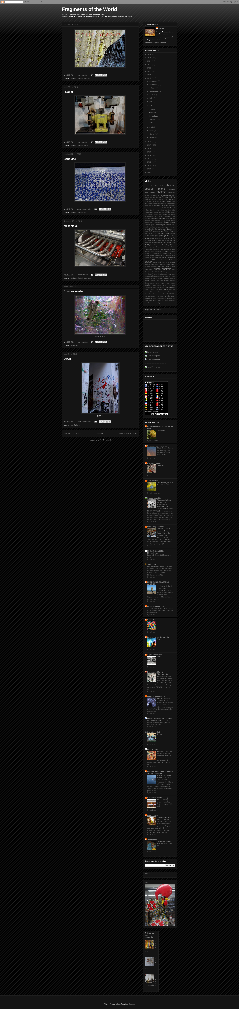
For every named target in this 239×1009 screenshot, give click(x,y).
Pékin (146, 269)
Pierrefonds (148, 274)
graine (173, 235)
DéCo (67, 358)
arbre (173, 195)
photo (151, 269)
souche (147, 292)
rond (162, 283)
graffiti (73, 425)
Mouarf (172, 257)
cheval (164, 212)
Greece (160, 734)
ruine (173, 285)
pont (170, 276)
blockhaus (152, 203)
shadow (161, 289)
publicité (166, 278)
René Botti (159, 280)
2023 (149, 65)
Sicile (78, 425)
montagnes (148, 257)
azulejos (172, 199)
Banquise (70, 158)
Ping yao (154, 274)
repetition (172, 280)
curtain (172, 218)
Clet (160, 214)
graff (156, 236)
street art (172, 292)
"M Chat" (159, 186)
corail (173, 216)
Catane (163, 208)
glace (167, 233)
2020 (149, 75)
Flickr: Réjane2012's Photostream (155, 552)
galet (146, 233)
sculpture (168, 287)
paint (156, 264)
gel (155, 233)
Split (151, 292)
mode (173, 255)
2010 (149, 169)
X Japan (150, 303)
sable (162, 287)
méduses (172, 251)
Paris (159, 266)
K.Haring (156, 245)
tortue (153, 296)
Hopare (158, 240)
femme (147, 229)
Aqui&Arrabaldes (154, 655)
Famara (173, 227)
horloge (163, 240)
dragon (147, 222)
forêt (150, 231)
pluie (153, 276)
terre (164, 294)
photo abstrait (162, 269)
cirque (156, 214)
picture (168, 272)
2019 (149, 78)
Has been (160, 430)
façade (167, 227)
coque (160, 216)
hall (150, 240)
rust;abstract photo (150, 287)
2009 (149, 172)
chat (160, 212)
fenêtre (151, 229)
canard (147, 208)
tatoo (154, 294)
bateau (163, 201)
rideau (152, 283)
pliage (149, 276)
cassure (157, 208)
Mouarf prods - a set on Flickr (159, 718)
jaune (147, 245)
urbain (167, 296)
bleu (85, 213)
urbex (173, 296)
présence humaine (157, 278)
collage (165, 214)
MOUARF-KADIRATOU (156, 720)
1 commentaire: (82, 75)
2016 (149, 148)
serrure (152, 289)
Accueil (100, 433)
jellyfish (151, 245)
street (167, 292)
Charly (156, 212)
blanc (173, 201)
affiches (87, 78)
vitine (173, 298)
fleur (171, 229)
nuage (155, 262)
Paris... (160, 657)
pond (166, 276)
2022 (149, 68)
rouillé (154, 285)
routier (159, 285)
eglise (152, 224)
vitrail (147, 301)
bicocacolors (152, 749)
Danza (159, 639)
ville (170, 298)
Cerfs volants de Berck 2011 (165, 210)
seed (173, 287)
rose (167, 283)
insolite (160, 242)
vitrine (155, 301)
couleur (147, 218)
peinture (168, 266)
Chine (168, 212)
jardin (173, 242)
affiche (147, 195)
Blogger (131, 1004)
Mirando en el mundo (156, 696)
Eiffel (156, 224)
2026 (149, 54)
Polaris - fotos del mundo (158, 637)
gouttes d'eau (149, 235)
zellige (159, 303)
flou (174, 229)
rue (169, 285)
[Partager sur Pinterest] (105, 75)
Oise (163, 262)
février (152, 134)
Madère (173, 247)
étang (173, 224)
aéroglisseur (171, 192)
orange (151, 264)
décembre (153, 81)
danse (152, 220)
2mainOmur (152, 839)
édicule (147, 225)
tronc (161, 296)
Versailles (160, 298)
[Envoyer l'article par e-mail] (91, 75)
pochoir (157, 276)
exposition (74, 345)
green (156, 238)
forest (146, 231)
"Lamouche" (148, 186)
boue (168, 203)
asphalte (148, 199)
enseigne (161, 225)
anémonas (161, 751)
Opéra (147, 264)
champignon (149, 212)
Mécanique (71, 225)
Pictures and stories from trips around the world (160, 772)
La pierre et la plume (156, 606)
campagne (172, 205)
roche (157, 283)
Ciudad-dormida (154, 498)
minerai (147, 255)
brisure (151, 205)
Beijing (169, 201)
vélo (150, 298)
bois (164, 204)
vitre (150, 300)
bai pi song (152, 201)
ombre (172, 262)
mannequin (156, 249)
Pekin (173, 266)
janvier (152, 137)
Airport (160, 195)
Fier (146, 882)
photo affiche (160, 272)
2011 (149, 165)
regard (153, 280)
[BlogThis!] (98, 75)
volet (170, 300)
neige (161, 260)
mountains (148, 260)
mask (161, 251)
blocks (157, 203)
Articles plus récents (73, 433)
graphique (87, 278)
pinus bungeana (162, 274)
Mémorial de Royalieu (152, 253)
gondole (173, 233)
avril (151, 127)
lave (171, 245)
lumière (160, 247)
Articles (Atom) (105, 440)
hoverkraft (169, 240)
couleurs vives (164, 218)
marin (151, 251)
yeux (155, 303)
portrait (147, 278)
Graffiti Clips (152, 815)
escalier (168, 225)
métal (169, 253)
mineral (152, 255)
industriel (154, 242)
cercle (169, 208)
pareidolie (147, 266)
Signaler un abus (153, 309)
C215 (161, 206)
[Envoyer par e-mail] (96, 75)
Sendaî (147, 289)
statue (155, 292)
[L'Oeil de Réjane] (152, 356)
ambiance (167, 195)
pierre (173, 272)
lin (156, 247)
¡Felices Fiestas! (163, 698)
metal (165, 253)
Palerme (161, 264)
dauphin (157, 220)
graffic (161, 235)
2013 (149, 159)
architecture (157, 197)
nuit (159, 262)
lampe (168, 245)
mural (157, 260)
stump (146, 294)
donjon (173, 220)
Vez (168, 298)
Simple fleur (161, 465)
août (151, 95)
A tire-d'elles (152, 481)
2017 (149, 145)
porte (173, 276)
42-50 (159, 448)
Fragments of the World (89, 9)
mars (151, 131)
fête (156, 229)
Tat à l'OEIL (152, 564)
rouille (147, 285)
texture (169, 294)
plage (170, 274)
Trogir (157, 296)
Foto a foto (152, 620)
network (166, 260)
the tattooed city (154, 732)
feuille (159, 229)
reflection (172, 278)
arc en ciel (148, 197)
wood (146, 303)
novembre (153, 84)
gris (164, 238)
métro (173, 253)
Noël (170, 260)
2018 (149, 142)
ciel (146, 214)
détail (168, 220)
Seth (156, 289)
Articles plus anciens (127, 433)
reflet (147, 280)
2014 (149, 155)
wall (174, 301)
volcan (166, 300)
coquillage (167, 216)
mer (161, 253)
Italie (164, 242)
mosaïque (155, 257)
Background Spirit (155, 672)
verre (154, 298)
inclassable (148, 242)
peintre (163, 266)
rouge (173, 283)
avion (166, 199)
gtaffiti (173, 238)
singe (170, 289)
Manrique (163, 249)
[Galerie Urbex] (151, 352)
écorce (172, 222)
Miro (164, 255)
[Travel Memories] (152, 367)
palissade (167, 264)
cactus (166, 205)
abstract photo (155, 188)
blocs (161, 203)
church (173, 212)
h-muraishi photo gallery (157, 798)
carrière (152, 208)
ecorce (166, 222)
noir (174, 260)
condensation (149, 216)
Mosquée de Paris (164, 257)
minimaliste (158, 255)
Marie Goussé (100, 336)
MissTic (168, 255)
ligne (154, 247)
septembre (153, 91)
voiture (160, 301)
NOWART (148, 262)
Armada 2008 (167, 197)
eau (161, 222)
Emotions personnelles (157, 446)
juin (151, 101)
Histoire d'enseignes (154, 566)
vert (164, 298)
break (146, 205)
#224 (159, 800)
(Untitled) (150, 555)
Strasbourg (161, 292)
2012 (149, 162)
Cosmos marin (73, 291)
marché (168, 249)
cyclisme (147, 220)
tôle (149, 296)
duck (150, 222)
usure (147, 298)
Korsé (164, 245)
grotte (168, 238)
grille (160, 238)
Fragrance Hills (158, 231)
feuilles (164, 229)
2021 (149, 71)
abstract (74, 78)
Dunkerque (156, 222)
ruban (164, 285)
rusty (158, 287)
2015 (149, 152)
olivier (167, 262)
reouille (166, 280)
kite (161, 245)
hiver (153, 240)
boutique (172, 203)
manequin (148, 249)
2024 (149, 61)
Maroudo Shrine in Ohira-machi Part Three (163, 531)
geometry (160, 233)
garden (151, 233)
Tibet (173, 294)
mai (151, 105)
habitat (147, 240)
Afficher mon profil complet (155, 43)
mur (153, 260)
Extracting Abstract (155, 527)
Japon (169, 242)
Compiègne (171, 214)
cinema (151, 214)
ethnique (152, 227)
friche (166, 231)
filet (168, 229)
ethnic (146, 227)
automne (160, 199)
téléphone (160, 294)
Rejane (161, 28)
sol (174, 290)
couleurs (154, 218)
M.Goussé (167, 247)
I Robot (68, 91)
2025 (149, 58)
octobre (152, 88)
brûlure (156, 206)
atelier (86, 145)
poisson (162, 276)
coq (156, 216)
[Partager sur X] (101, 75)
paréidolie (153, 266)
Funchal (172, 231)
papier (173, 264)
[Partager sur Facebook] (103, 75)
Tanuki (151, 294)
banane (158, 201)
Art (174, 197)
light (151, 247)
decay (163, 220)
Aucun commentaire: (84, 209)
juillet (151, 98)
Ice (174, 240)
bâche (146, 201)
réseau (147, 283)
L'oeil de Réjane (154, 463)
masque (166, 251)
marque (156, 251)
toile (146, 296)
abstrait (80, 78)
